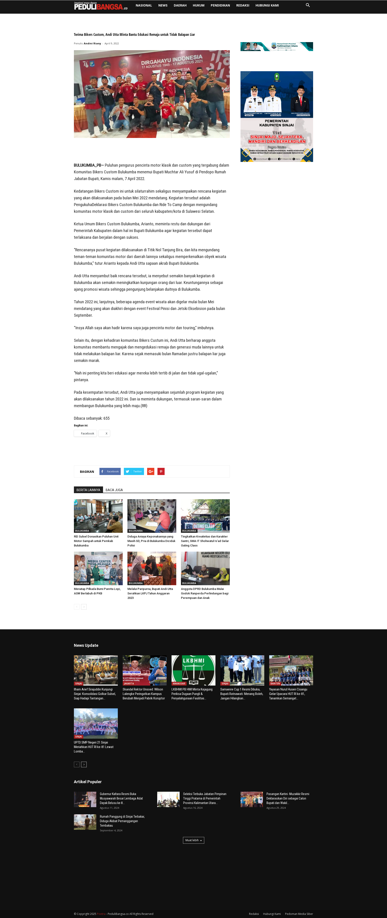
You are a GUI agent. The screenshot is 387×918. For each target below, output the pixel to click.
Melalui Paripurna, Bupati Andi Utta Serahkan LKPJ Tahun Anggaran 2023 (150, 593)
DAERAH (180, 5)
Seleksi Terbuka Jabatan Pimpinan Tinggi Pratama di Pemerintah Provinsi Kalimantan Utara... (204, 798)
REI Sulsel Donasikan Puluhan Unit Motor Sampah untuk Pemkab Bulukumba (96, 541)
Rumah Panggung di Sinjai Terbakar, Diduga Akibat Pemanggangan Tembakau (122, 821)
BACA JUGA (114, 490)
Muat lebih (192, 840)
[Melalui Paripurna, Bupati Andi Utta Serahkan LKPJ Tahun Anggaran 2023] (151, 568)
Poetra (101, 914)
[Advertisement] (151, 150)
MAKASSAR (179, 683)
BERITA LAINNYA (88, 490)
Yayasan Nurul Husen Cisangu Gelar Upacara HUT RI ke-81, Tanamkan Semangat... (288, 693)
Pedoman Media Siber (299, 914)
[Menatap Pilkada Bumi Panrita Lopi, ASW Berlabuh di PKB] (98, 568)
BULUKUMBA (82, 530)
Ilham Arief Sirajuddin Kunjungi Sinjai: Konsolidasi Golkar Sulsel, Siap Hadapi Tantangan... (95, 693)
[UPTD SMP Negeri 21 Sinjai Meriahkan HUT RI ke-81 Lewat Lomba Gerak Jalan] (96, 723)
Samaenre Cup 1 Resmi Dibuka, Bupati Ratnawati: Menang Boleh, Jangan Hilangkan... (241, 693)
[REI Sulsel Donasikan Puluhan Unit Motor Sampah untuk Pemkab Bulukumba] (98, 516)
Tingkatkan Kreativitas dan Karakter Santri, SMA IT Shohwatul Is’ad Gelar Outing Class (205, 541)
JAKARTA (129, 683)
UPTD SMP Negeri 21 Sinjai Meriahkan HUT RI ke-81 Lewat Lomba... (94, 746)
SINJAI (78, 683)
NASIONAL (144, 5)
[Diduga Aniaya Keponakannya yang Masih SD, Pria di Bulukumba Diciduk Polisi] (151, 516)
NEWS (163, 5)
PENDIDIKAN (220, 5)
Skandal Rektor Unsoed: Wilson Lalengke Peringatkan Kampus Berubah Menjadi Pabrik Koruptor (144, 693)
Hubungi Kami (267, 5)
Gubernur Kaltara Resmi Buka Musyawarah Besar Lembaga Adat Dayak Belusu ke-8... (121, 798)
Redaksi (242, 5)
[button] (307, 6)
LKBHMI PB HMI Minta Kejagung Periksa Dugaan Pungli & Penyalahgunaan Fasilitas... (192, 693)
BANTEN (275, 683)
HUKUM (198, 5)
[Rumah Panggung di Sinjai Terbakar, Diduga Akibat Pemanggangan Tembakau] (85, 822)
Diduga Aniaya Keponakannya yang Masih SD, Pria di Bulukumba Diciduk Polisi (151, 541)
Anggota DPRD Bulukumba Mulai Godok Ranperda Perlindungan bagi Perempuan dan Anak (204, 593)
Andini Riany (92, 43)
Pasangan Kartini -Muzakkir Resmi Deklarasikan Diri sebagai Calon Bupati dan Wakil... (288, 798)
